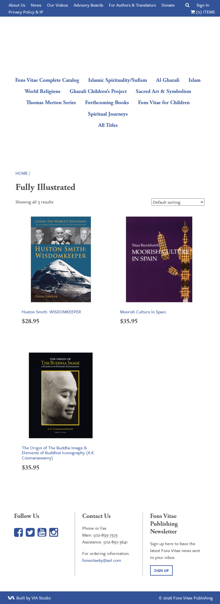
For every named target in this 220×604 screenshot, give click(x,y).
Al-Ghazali (167, 80)
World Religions (42, 91)
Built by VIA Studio (33, 598)
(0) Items (205, 12)
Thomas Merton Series (51, 102)
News (36, 5)
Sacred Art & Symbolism (163, 91)
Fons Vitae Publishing (108, 44)
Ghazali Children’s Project (98, 91)
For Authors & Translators (132, 5)
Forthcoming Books (107, 102)
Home (21, 173)
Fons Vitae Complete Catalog (47, 80)
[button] (187, 5)
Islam (194, 80)
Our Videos (57, 5)
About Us (17, 5)
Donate (168, 5)
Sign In (203, 5)
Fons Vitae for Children (164, 102)
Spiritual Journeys (108, 114)
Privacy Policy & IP (26, 12)
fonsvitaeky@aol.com (101, 560)
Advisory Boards (88, 5)
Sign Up (161, 570)
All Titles (108, 125)
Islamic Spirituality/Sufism (117, 80)
